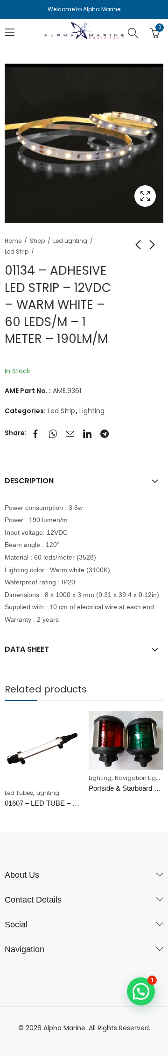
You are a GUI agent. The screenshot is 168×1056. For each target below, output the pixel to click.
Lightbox (145, 196)
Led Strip (16, 251)
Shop (37, 241)
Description (29, 480)
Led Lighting (70, 241)
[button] (141, 991)
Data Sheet (27, 649)
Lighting (92, 410)
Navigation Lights (140, 778)
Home (13, 241)
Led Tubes (19, 793)
